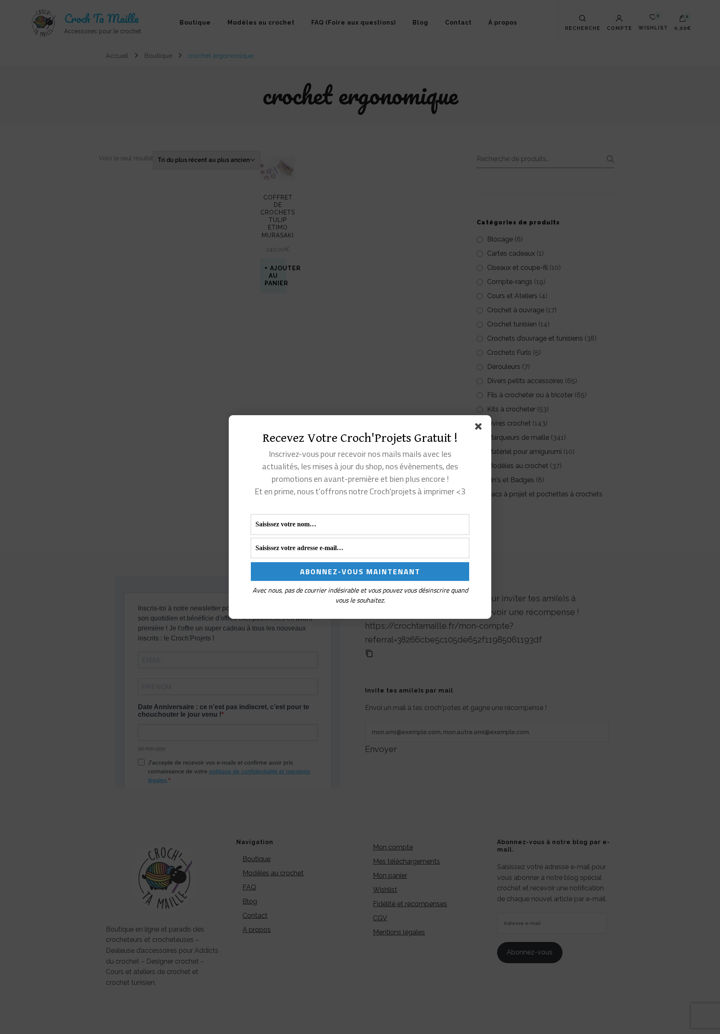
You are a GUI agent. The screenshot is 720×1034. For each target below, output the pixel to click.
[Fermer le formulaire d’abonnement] (480, 428)
